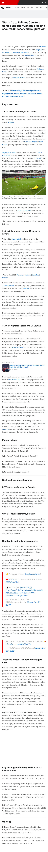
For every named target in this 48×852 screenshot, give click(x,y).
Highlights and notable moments (14, 93)
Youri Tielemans (17, 347)
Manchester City (14, 379)
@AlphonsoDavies (32, 574)
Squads (5, 277)
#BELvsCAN (29, 593)
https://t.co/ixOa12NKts (16, 590)
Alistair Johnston (8, 285)
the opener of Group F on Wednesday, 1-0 (17, 52)
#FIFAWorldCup (12, 582)
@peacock (24, 587)
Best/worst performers (31, 90)
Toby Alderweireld (24, 210)
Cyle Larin (25, 288)
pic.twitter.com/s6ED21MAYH (18, 644)
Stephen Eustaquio (8, 152)
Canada (43, 46)
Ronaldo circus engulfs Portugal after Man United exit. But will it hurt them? (27, 366)
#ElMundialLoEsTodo (15, 593)
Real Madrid (16, 239)
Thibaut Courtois (30, 55)
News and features (24, 274)
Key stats (5, 96)
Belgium (39, 49)
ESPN (11, 2)
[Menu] (3, 2)
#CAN (11, 579)
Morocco (5, 429)
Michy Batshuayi (19, 77)
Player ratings (16, 90)
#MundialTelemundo (34, 590)
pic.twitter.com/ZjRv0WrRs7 (17, 595)
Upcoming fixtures (17, 96)
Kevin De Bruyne (30, 141)
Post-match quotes (35, 93)
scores (43, 2)
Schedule (35, 274)
